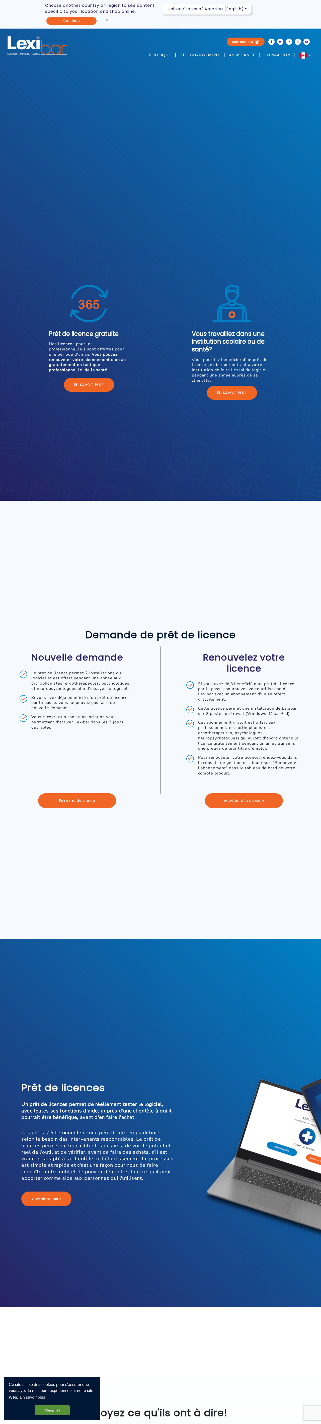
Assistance (242, 55)
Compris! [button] (52, 1410)
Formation (277, 55)
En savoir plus (89, 384)
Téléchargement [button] (200, 55)
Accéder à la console (244, 800)
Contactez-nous (46, 1198)
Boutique (160, 55)
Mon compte (243, 41)
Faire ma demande (77, 800)
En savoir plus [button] (32, 1397)
